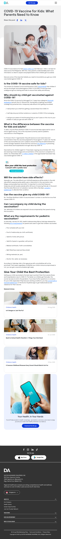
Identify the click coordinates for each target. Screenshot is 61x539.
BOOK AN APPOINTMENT (9, 517)
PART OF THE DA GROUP (9, 521)
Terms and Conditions (35, 532)
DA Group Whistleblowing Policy (19, 532)
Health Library (8, 504)
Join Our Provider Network (11, 509)
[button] (22, 457)
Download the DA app (31, 426)
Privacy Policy (46, 532)
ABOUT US (6, 499)
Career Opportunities (10, 506)
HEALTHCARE (7, 512)
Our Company (7, 502)
